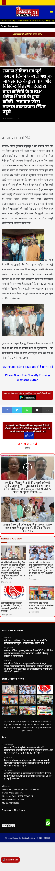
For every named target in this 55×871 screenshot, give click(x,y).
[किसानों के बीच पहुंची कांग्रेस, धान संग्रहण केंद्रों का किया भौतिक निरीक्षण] (41, 593)
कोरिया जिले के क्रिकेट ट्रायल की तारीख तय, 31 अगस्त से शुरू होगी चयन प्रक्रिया (12, 607)
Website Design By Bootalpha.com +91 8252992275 (27, 838)
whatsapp (48, 822)
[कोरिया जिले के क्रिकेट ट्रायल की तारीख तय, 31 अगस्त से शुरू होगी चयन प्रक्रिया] (13, 593)
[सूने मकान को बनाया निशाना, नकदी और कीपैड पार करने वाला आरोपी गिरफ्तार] (27, 699)
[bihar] (27, 12)
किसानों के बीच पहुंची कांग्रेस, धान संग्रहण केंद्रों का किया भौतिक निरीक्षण (41, 606)
